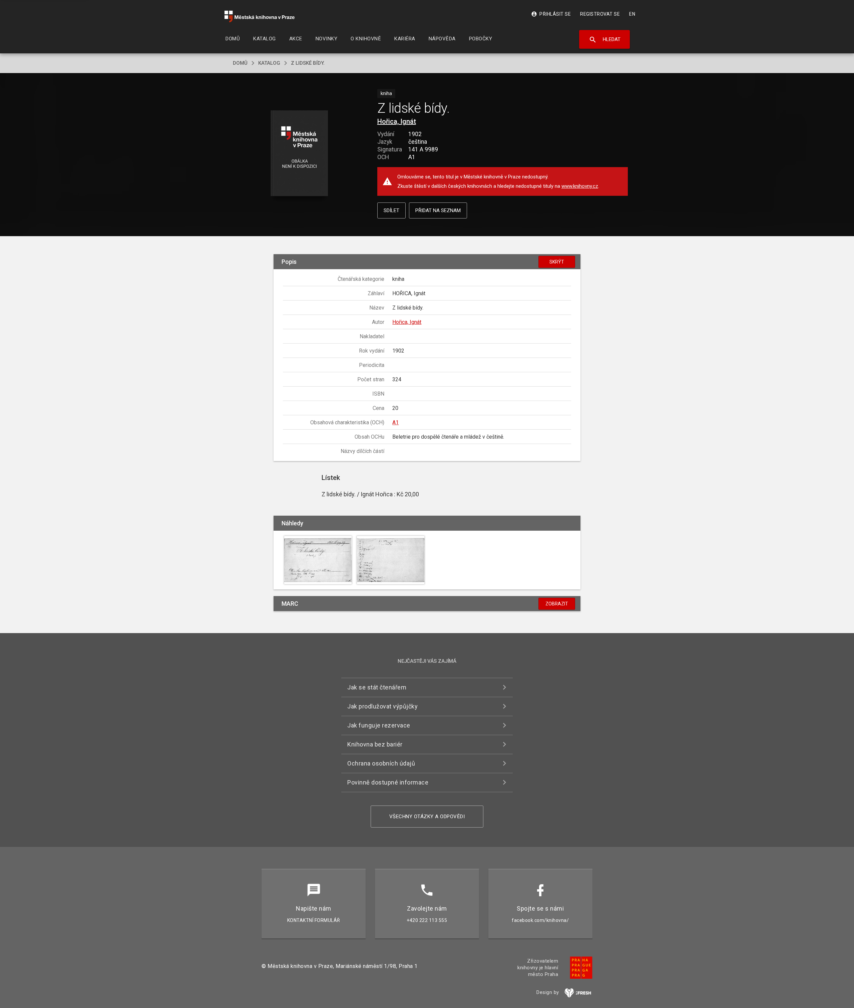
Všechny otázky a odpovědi (427, 817)
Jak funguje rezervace (378, 725)
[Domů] (259, 16)
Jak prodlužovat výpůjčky (382, 706)
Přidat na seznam (438, 210)
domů (240, 63)
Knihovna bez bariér (375, 744)
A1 (395, 422)
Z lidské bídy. (308, 63)
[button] (299, 153)
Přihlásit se (551, 14)
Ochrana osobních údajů (381, 763)
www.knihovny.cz (579, 186)
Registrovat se (600, 14)
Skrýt (556, 262)
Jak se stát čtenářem (376, 687)
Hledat (604, 40)
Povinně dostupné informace (387, 782)
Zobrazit (556, 603)
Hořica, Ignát (396, 121)
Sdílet (391, 210)
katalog (269, 63)
